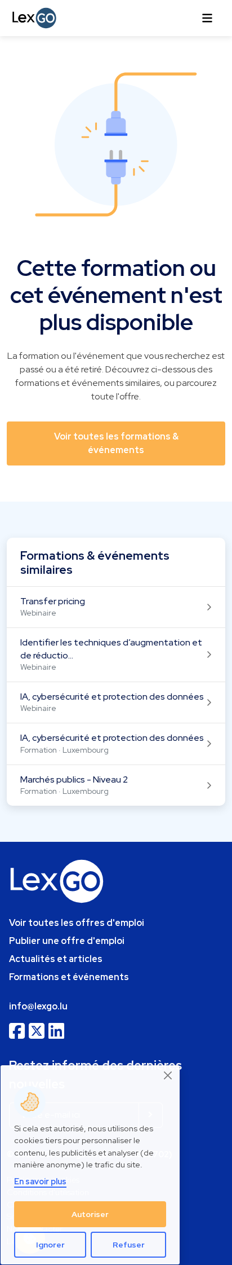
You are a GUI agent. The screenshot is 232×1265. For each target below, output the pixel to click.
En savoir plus (40, 1181)
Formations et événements (69, 977)
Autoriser (90, 1214)
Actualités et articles (55, 959)
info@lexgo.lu (38, 1006)
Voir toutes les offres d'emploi (76, 923)
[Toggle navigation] (207, 18)
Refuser (129, 1245)
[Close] (168, 1076)
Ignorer (50, 1245)
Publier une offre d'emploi (66, 941)
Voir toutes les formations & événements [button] (116, 443)
